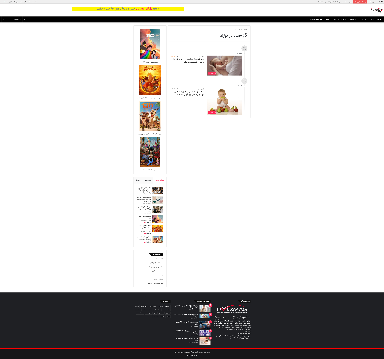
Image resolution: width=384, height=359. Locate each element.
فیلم (155, 313)
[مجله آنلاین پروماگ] (376, 10)
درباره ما (10, 2)
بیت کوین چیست (158, 279)
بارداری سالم (153, 306)
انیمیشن (167, 306)
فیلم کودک (149, 313)
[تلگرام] (187, 355)
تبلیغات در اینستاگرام (157, 271)
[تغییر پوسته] (25, 19)
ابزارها (327, 19)
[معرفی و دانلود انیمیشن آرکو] (150, 44)
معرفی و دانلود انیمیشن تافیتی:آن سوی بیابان (150, 134)
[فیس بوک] (197, 355)
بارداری (161, 306)
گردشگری (155, 316)
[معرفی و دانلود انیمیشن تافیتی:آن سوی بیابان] (150, 116)
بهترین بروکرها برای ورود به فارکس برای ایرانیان (187, 323)
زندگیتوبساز (353, 19)
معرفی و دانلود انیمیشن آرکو (150, 62)
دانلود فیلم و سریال (315, 19)
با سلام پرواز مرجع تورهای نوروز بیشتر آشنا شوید (186, 315)
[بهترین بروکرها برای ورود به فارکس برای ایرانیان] (205, 325)
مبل (162, 275)
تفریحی (136, 306)
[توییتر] (194, 355)
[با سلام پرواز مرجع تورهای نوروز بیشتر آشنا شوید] (205, 316)
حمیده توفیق (200, 57)
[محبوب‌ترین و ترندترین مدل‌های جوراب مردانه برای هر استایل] (157, 190)
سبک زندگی (363, 19)
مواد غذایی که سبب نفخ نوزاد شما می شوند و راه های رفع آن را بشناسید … (189, 93)
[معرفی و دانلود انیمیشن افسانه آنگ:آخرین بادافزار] (150, 80)
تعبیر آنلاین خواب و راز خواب (155, 283)
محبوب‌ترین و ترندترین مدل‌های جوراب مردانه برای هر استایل (144, 190)
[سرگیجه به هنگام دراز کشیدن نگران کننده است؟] (205, 341)
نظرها (138, 180)
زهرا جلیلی (200, 89)
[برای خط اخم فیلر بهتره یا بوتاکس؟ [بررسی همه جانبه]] (157, 209)
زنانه (150, 310)
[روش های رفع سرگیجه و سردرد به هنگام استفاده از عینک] (205, 308)
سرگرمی (167, 313)
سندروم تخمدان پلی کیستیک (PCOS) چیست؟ (187, 332)
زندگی (144, 310)
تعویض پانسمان (159, 259)
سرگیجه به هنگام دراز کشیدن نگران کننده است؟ (186, 339)
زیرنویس (138, 310)
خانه (29, 2)
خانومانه (372, 19)
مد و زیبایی (343, 19)
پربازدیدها (148, 180)
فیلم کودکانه (140, 313)
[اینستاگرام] (189, 355)
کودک (162, 316)
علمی (334, 19)
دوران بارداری (157, 310)
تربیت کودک (144, 306)
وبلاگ (4, 2)
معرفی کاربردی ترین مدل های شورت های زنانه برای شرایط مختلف (144, 199)
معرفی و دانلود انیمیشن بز (150, 170)
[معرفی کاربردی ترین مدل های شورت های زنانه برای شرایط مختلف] (157, 200)
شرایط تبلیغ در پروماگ (20, 2)
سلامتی (161, 313)
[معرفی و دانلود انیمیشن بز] (150, 152)
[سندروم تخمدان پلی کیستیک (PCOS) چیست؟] (205, 333)
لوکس (167, 316)
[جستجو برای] (4, 19)
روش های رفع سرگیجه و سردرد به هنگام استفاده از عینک (186, 307)
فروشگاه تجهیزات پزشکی (156, 263)
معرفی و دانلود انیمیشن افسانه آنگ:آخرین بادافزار (150, 98)
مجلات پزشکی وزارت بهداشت (155, 267)
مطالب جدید (160, 180)
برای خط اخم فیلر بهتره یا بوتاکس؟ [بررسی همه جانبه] (338, 2)
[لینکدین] (192, 355)
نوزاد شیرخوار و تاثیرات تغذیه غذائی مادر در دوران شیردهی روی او (188, 61)
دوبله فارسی (166, 310)
